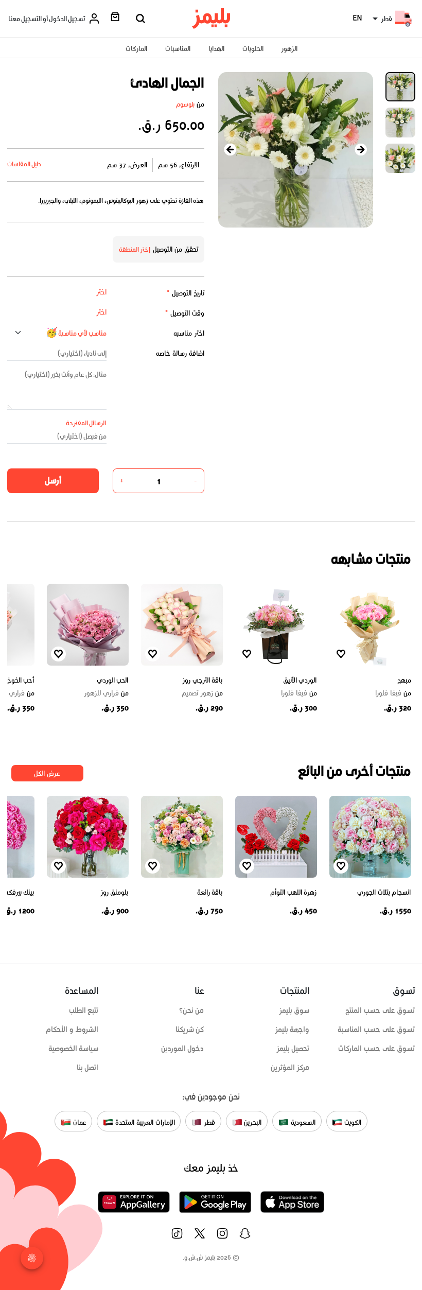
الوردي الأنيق (300, 680)
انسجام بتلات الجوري (384, 892)
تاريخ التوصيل (185, 293)
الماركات (136, 49)
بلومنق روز (114, 892)
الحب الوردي (113, 680)
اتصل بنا (88, 1067)
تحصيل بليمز (293, 1048)
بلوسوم (185, 104)
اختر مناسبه (188, 333)
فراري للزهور (106, 693)
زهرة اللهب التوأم (293, 892)
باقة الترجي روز (202, 680)
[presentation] (230, 149)
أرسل (53, 480)
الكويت (351, 1122)
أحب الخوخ (20, 680)
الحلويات (252, 49)
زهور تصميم (202, 693)
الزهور (289, 49)
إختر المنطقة (135, 249)
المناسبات (177, 49)
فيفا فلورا (393, 693)
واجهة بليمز (292, 1029)
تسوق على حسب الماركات (376, 1048)
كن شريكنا (189, 1029)
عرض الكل (47, 773)
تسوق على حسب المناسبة (376, 1029)
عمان (78, 1122)
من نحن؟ (191, 1010)
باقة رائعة (210, 892)
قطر (208, 1122)
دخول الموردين (182, 1048)
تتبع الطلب (84, 1010)
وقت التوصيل (184, 313)
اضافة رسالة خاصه (180, 353)
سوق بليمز (294, 1010)
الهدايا (216, 49)
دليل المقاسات (24, 164)
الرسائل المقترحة (86, 423)
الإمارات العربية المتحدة (143, 1122)
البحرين (252, 1122)
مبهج (404, 680)
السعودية (302, 1122)
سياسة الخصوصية (73, 1048)
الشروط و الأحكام (72, 1029)
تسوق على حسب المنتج (380, 1010)
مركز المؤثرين (290, 1067)
